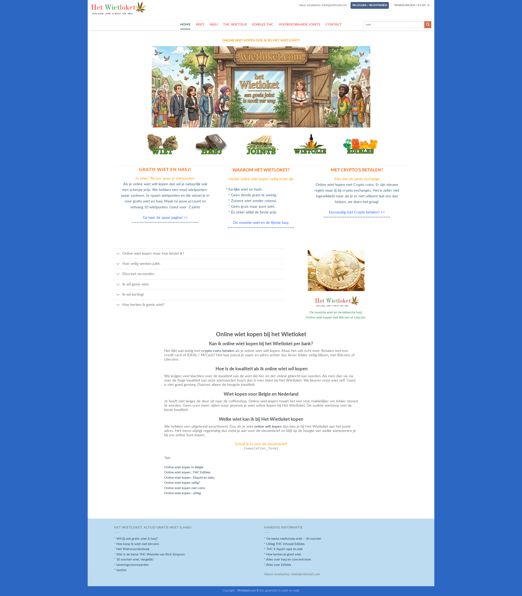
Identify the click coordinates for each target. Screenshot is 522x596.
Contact (334, 24)
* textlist (120, 570)
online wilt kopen (267, 426)
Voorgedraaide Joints (299, 24)
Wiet (200, 24)
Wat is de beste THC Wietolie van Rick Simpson (150, 554)
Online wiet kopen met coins (184, 488)
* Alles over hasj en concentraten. (288, 559)
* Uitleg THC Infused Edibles (284, 544)
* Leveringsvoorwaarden (131, 564)
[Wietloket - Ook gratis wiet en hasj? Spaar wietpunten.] (119, 9)
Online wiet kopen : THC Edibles (187, 472)
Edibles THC (262, 24)
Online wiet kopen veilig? (182, 482)
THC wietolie (235, 24)
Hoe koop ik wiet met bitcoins (137, 544)
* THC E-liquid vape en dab (283, 549)
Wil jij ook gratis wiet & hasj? (137, 538)
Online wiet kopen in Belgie (183, 467)
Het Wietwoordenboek (132, 549)
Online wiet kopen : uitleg (182, 493)
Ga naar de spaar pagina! (163, 217)
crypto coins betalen (217, 351)
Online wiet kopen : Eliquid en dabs (189, 477)
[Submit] (427, 24)
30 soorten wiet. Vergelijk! (135, 559)
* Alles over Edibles (277, 564)
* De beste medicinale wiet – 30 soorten (292, 538)
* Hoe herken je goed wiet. (283, 554)
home (185, 24)
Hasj (214, 24)
